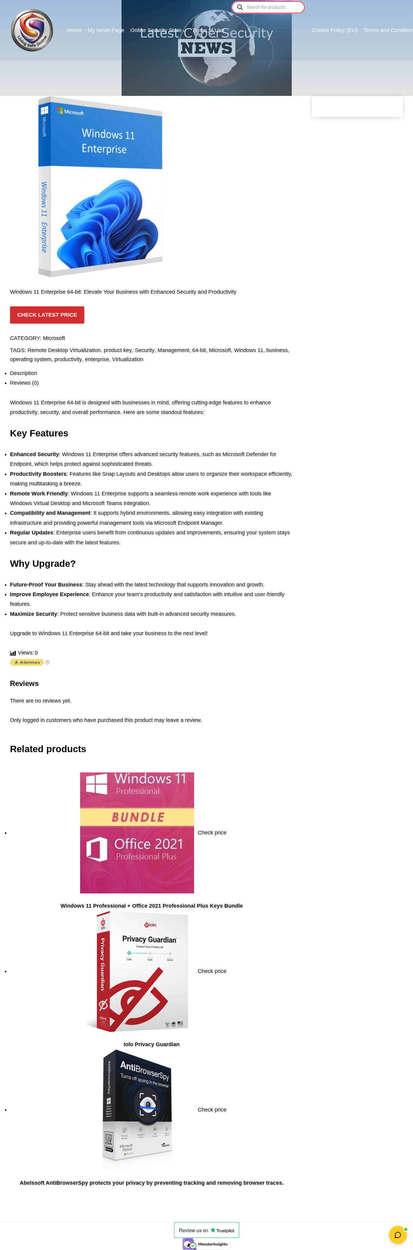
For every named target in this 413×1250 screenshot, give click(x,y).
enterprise (97, 359)
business (277, 350)
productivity (68, 359)
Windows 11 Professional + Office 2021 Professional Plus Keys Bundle (151, 906)
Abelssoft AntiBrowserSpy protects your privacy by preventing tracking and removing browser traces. (152, 1183)
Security (144, 350)
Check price (212, 833)
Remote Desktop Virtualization (64, 350)
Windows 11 (248, 350)
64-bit (199, 350)
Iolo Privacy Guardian (152, 1044)
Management (173, 350)
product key (118, 350)
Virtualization (127, 359)
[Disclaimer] (47, 662)
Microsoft (54, 338)
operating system (30, 359)
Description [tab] (23, 373)
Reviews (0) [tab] (24, 383)
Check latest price (47, 315)
